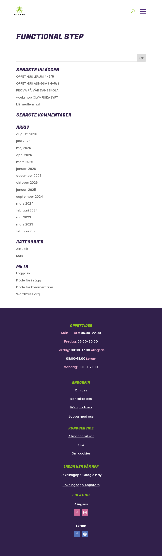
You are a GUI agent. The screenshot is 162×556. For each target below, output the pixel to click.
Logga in (23, 273)
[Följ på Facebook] (77, 512)
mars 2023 (24, 224)
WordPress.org (28, 294)
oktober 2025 (27, 182)
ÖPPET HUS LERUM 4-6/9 (35, 76)
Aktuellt (22, 249)
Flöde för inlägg (28, 280)
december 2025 (28, 175)
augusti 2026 (26, 134)
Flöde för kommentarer (34, 287)
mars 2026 (24, 162)
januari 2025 (26, 189)
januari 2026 (26, 169)
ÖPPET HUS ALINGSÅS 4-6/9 (37, 83)
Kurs (19, 255)
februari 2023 (27, 231)
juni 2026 (23, 141)
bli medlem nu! (28, 104)
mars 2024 (24, 203)
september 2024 (29, 196)
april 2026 (24, 155)
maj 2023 (23, 217)
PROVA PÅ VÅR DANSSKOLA (37, 90)
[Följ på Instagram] (85, 512)
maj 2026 (23, 148)
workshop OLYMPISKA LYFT (37, 97)
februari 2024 (27, 210)
